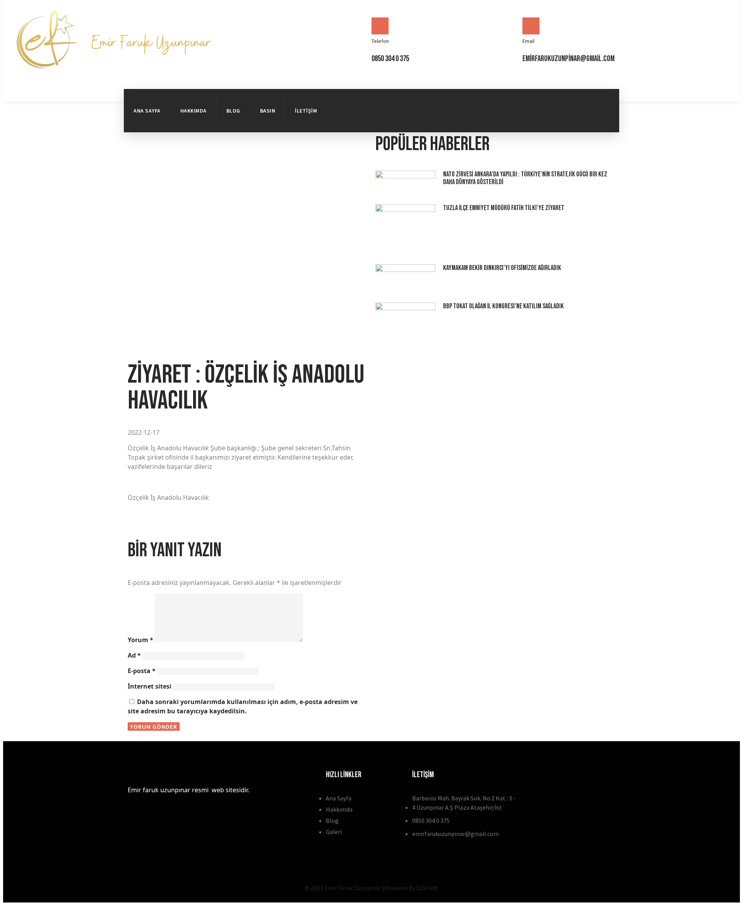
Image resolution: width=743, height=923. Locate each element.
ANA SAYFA (147, 110)
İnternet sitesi (149, 686)
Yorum (140, 640)
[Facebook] (569, 98)
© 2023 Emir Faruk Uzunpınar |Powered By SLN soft (371, 888)
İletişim (306, 110)
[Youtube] (569, 120)
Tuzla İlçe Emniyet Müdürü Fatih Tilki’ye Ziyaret (503, 208)
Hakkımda (193, 110)
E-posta (142, 671)
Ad (134, 655)
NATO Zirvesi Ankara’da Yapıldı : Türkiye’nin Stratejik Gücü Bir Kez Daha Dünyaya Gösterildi (525, 178)
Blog (233, 110)
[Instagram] (598, 120)
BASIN (268, 110)
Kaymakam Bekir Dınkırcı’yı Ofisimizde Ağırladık (502, 268)
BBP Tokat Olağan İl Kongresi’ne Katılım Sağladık (503, 306)
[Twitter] (598, 98)
